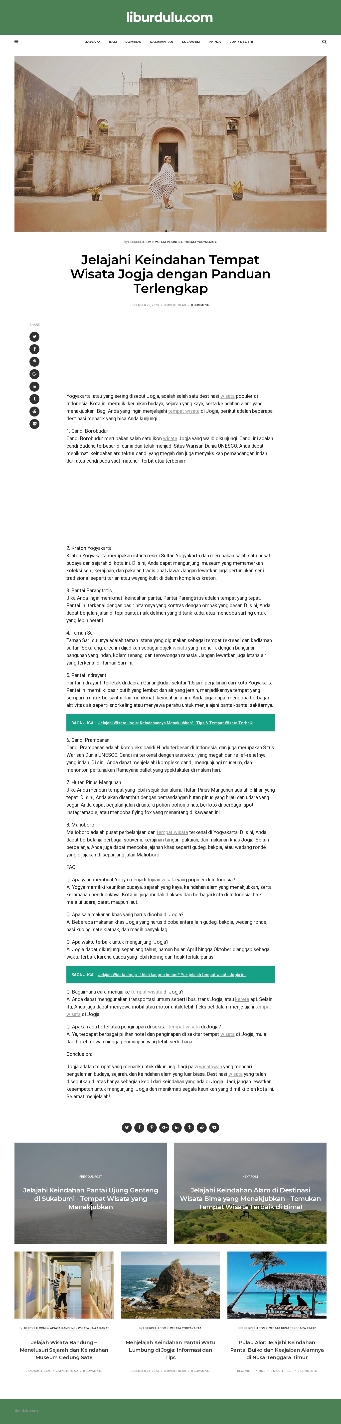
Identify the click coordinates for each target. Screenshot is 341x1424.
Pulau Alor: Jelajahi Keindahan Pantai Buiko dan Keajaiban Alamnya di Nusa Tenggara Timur (277, 1350)
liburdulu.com (169, 17)
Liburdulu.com (139, 242)
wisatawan (210, 1067)
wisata (227, 396)
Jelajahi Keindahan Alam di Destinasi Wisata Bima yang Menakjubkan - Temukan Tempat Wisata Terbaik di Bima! (250, 1198)
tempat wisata (183, 411)
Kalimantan (161, 42)
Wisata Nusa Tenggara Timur (292, 1328)
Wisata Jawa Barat (93, 1328)
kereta (242, 999)
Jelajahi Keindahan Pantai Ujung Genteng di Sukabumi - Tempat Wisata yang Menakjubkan (90, 1198)
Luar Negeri (241, 42)
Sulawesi (191, 42)
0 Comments (200, 305)
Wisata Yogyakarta (201, 242)
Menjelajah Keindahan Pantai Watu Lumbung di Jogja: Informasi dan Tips (170, 1350)
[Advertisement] (170, 352)
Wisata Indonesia (169, 242)
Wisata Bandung (62, 1328)
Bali (113, 42)
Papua (215, 42)
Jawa (90, 42)
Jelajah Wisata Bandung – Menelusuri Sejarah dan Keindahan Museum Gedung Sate (64, 1350)
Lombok (133, 42)
